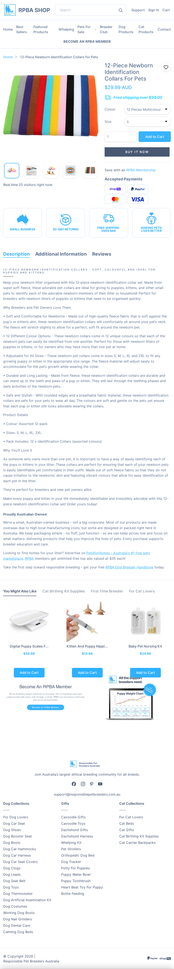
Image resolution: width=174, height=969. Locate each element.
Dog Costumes (15, 906)
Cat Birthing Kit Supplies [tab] (63, 591)
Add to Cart (154, 137)
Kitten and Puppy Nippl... (87, 646)
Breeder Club (106, 29)
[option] (50, 109)
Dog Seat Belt (14, 881)
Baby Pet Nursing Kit (145, 646)
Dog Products (126, 29)
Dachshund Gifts (74, 830)
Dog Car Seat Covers (20, 862)
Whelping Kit (71, 842)
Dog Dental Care (16, 925)
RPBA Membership (141, 170)
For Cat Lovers (131, 817)
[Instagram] (83, 783)
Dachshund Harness (77, 836)
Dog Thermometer (18, 893)
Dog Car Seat (14, 823)
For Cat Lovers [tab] (142, 591)
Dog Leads (12, 874)
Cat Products (146, 29)
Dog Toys (11, 887)
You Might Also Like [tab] (19, 591)
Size (108, 121)
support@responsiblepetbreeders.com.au (87, 794)
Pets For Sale (84, 29)
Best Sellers (21, 29)
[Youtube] (100, 783)
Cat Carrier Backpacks (137, 842)
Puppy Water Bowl (76, 874)
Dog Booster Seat (17, 836)
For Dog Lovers (15, 817)
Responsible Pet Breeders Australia (31, 961)
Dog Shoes (12, 830)
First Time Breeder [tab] (107, 591)
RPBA (29, 558)
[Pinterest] (91, 783)
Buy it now (137, 152)
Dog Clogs (11, 868)
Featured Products (40, 29)
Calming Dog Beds (18, 932)
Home (8, 29)
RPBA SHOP (34, 10)
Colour (110, 109)
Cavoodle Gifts (73, 817)
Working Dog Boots (19, 913)
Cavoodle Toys (73, 823)
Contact (164, 29)
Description (16, 254)
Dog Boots (11, 842)
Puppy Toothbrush (76, 881)
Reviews (101, 254)
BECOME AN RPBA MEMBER (87, 42)
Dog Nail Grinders (17, 919)
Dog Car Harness (17, 855)
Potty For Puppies (75, 868)
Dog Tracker (71, 862)
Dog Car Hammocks (19, 849)
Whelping (66, 29)
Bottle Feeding (72, 893)
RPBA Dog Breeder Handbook (129, 567)
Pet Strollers (71, 849)
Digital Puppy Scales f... (29, 646)
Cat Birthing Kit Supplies (139, 836)
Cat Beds (126, 823)
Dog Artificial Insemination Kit (27, 900)
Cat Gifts (126, 830)
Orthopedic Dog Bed (77, 855)
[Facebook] (74, 783)
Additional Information (61, 254)
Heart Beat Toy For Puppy (82, 887)
